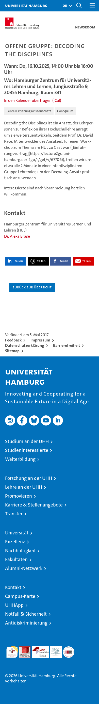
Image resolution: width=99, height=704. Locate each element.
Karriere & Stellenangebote (34, 505)
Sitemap (12, 350)
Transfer (14, 514)
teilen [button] (19, 261)
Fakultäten (16, 559)
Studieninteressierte (26, 450)
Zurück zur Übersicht (32, 287)
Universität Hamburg (26, 5)
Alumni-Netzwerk (23, 568)
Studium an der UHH (27, 441)
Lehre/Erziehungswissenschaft (29, 111)
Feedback (13, 340)
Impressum (40, 340)
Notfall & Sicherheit (26, 614)
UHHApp (14, 605)
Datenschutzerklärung (24, 345)
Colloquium (65, 111)
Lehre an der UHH (23, 487)
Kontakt (13, 587)
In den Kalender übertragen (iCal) (32, 100)
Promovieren (18, 496)
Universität (16, 533)
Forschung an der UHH (28, 478)
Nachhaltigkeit (20, 550)
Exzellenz (15, 541)
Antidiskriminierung (26, 623)
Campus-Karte (20, 596)
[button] (66, 5)
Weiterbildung (20, 459)
